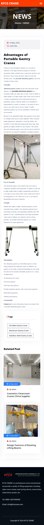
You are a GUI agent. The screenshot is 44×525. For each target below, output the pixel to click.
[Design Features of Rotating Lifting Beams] (22, 420)
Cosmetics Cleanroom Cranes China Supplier (18, 395)
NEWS (26, 23)
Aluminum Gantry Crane (19, 330)
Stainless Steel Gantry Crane (20, 335)
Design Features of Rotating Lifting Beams (21, 446)
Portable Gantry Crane (18, 325)
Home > (19, 23)
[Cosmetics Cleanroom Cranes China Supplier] (22, 369)
